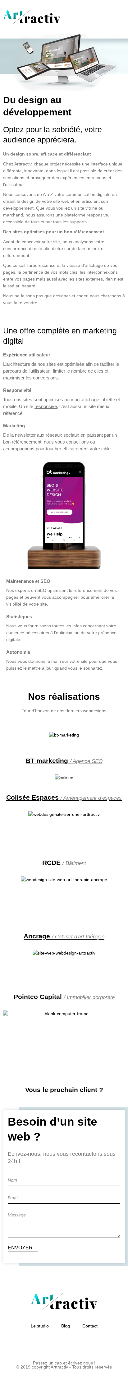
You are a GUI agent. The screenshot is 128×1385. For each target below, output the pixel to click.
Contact (90, 1326)
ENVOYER (21, 1247)
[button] (120, 17)
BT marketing (64, 760)
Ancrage (64, 936)
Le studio (40, 1326)
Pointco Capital (64, 996)
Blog (65, 1326)
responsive (45, 406)
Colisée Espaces (64, 797)
